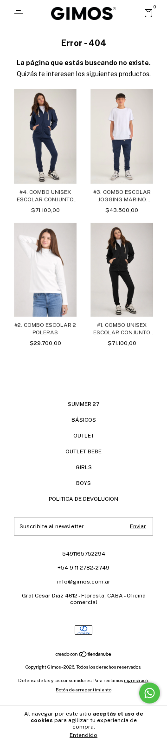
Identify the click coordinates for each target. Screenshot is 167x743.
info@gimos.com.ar (83, 581)
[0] (147, 14)
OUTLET (83, 435)
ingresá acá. (136, 680)
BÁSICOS (83, 420)
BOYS (83, 483)
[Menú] (20, 14)
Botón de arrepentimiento (83, 689)
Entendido (83, 735)
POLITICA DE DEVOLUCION (83, 499)
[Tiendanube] (84, 655)
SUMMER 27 (83, 404)
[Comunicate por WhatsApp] (149, 693)
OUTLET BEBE (83, 451)
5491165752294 (83, 554)
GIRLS (84, 467)
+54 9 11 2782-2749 (83, 567)
